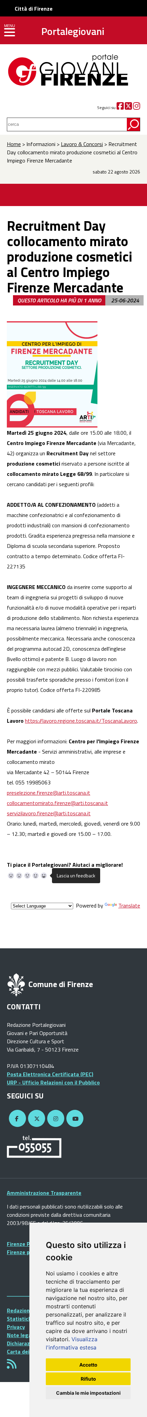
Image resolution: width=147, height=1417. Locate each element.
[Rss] (11, 1366)
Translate (129, 905)
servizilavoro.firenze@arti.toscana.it (49, 813)
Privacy (16, 1327)
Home (14, 144)
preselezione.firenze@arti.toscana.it (48, 793)
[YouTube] (73, 1119)
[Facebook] (120, 107)
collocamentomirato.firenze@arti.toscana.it (57, 803)
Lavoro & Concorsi (82, 144)
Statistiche (21, 1318)
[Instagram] (136, 107)
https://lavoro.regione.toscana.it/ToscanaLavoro (81, 721)
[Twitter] (128, 107)
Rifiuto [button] (88, 1379)
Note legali (20, 1335)
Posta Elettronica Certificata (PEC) (50, 1074)
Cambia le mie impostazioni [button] (88, 1393)
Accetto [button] (88, 1365)
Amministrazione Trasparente (44, 1193)
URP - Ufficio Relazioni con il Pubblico (53, 1082)
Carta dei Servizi (27, 1351)
